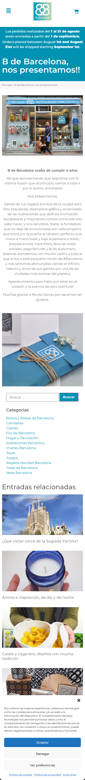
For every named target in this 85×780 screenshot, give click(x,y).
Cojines (12, 428)
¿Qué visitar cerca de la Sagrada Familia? (40, 541)
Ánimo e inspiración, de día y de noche (38, 597)
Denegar (42, 754)
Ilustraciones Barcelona (25, 443)
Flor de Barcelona (20, 433)
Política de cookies (20, 774)
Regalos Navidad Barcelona (28, 463)
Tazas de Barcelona (22, 468)
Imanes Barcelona (21, 448)
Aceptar (42, 742)
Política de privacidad (47, 774)
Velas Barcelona (19, 473)
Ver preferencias (42, 765)
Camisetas (14, 423)
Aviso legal (69, 774)
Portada (7, 85)
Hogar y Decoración (22, 438)
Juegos (12, 458)
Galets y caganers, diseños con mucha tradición (37, 656)
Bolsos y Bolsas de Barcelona (29, 418)
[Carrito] (76, 11)
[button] (79, 700)
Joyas (10, 453)
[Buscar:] (32, 397)
